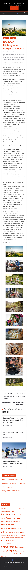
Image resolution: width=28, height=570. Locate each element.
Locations (13, 38)
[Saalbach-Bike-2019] (14, 251)
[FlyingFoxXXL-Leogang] (14, 266)
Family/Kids (6, 38)
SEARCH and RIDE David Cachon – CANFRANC (14, 483)
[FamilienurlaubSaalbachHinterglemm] (14, 306)
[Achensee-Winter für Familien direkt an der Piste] (14, 443)
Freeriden (11, 518)
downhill (17, 509)
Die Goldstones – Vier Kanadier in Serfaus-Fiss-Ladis (13, 403)
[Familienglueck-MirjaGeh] (14, 293)
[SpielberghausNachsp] (14, 334)
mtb (3, 532)
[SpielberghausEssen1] (14, 349)
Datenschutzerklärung (9, 562)
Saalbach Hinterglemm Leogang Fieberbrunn (10, 537)
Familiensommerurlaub (7, 511)
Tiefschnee (3, 554)
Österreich (4, 556)
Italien (14, 521)
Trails (16, 554)
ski (2, 540)
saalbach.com (15, 243)
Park (23, 532)
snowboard (9, 543)
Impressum (17, 562)
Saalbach (11, 57)
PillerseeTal (3, 535)
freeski (19, 518)
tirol (7, 554)
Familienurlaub (10, 55)
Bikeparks (12, 509)
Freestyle (4, 521)
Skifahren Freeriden (19, 541)
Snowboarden (8, 546)
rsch (13, 51)
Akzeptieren (14, 8)
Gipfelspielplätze (17, 55)
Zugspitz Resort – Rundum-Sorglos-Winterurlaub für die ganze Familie (13, 420)
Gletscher (10, 521)
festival (17, 514)
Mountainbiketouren (20, 528)
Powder (8, 535)
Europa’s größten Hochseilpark (17, 54)
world (20, 554)
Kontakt (22, 562)
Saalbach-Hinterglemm (19, 57)
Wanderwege (13, 59)
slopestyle (3, 543)
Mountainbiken (8, 528)
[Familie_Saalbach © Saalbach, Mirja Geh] (14, 279)
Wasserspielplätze (20, 59)
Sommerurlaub (6, 59)
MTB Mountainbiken (11, 532)
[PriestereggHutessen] (14, 366)
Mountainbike (8, 524)
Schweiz (21, 537)
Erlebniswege (7, 54)
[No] (26, 5)
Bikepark (7, 509)
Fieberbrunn (22, 514)
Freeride (3, 518)
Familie (4, 55)
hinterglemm (6, 57)
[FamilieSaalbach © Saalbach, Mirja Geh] (14, 320)
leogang (18, 521)
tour (10, 554)
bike (2, 509)
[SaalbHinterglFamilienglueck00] (14, 382)
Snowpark (11, 550)
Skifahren (9, 540)
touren (12, 554)
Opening (20, 532)
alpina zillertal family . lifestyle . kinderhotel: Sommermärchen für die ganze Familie (15, 396)
